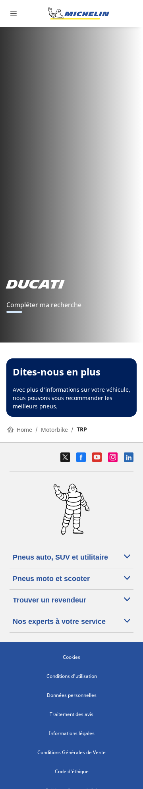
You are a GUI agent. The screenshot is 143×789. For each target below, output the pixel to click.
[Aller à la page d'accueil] (78, 13)
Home (24, 429)
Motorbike (54, 429)
